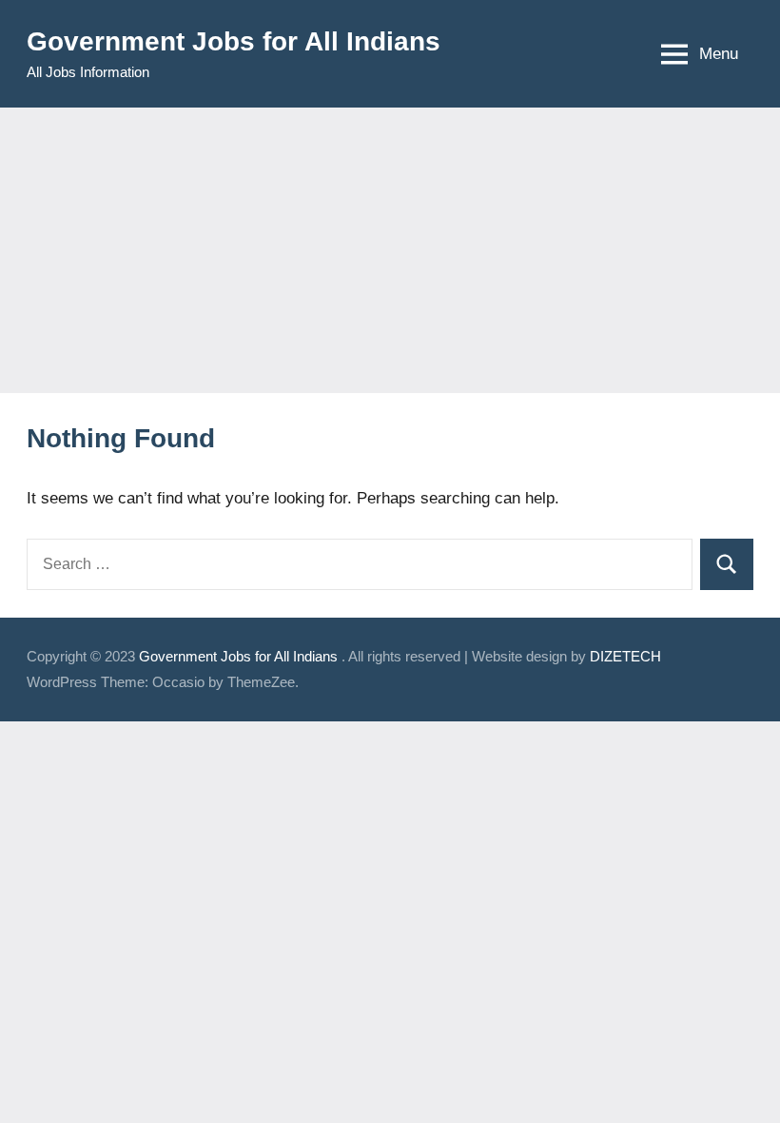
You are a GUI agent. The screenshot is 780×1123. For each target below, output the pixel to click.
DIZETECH (625, 656)
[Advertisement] (390, 250)
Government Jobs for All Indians (233, 41)
